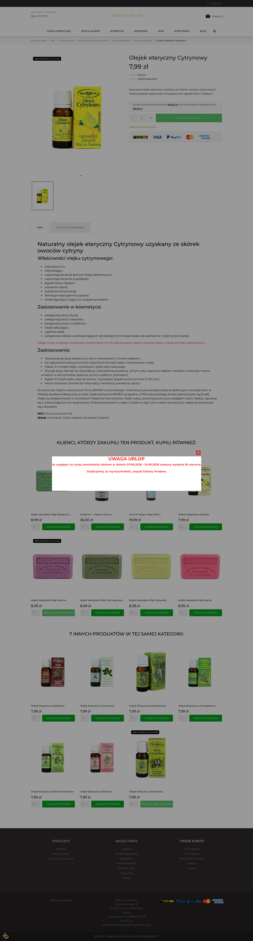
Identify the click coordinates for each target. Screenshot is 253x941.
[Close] (198, 453)
